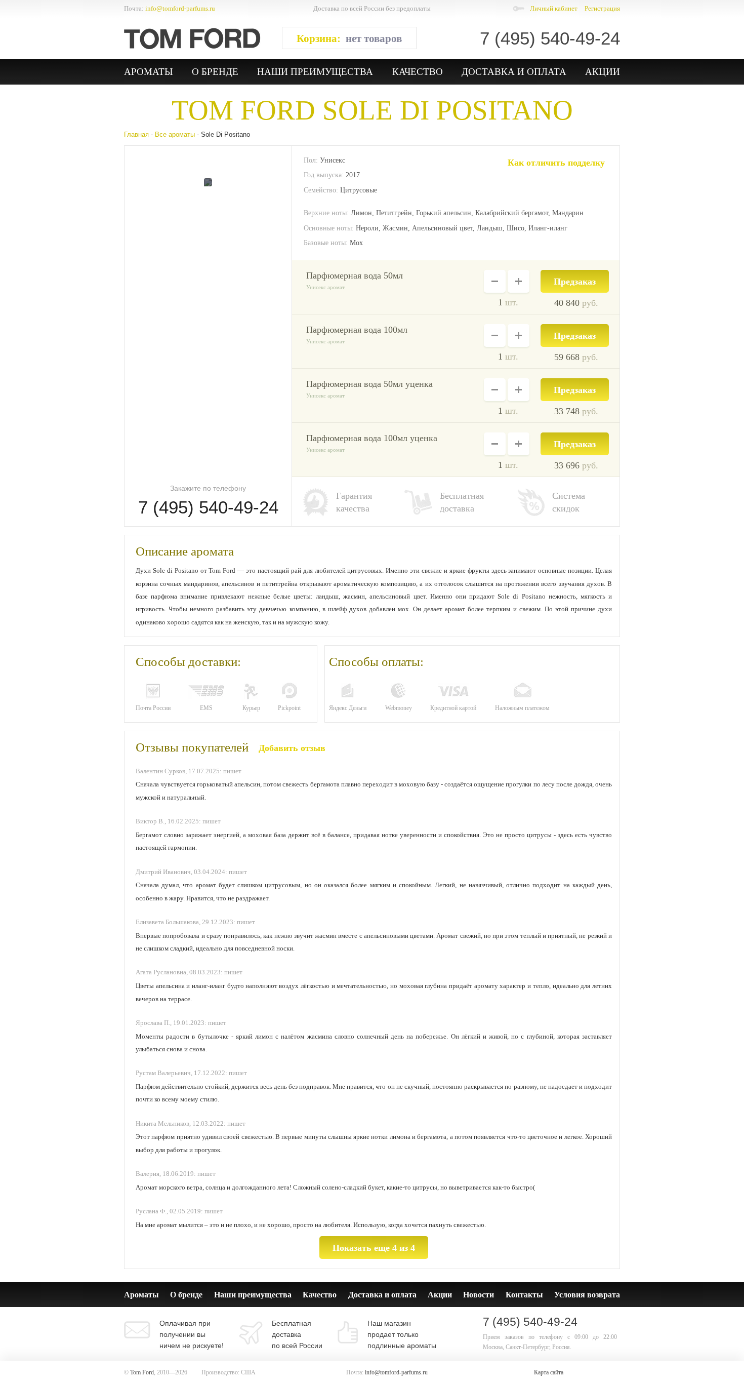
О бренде (215, 71)
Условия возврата (587, 1294)
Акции (602, 71)
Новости (478, 1294)
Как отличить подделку (556, 162)
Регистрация (602, 8)
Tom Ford (243, 110)
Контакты (524, 1294)
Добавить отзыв (292, 748)
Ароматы (148, 71)
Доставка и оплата (514, 71)
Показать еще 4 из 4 (374, 1248)
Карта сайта (548, 1372)
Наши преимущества (315, 71)
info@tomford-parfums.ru (180, 8)
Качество (417, 71)
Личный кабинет (553, 8)
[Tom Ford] (192, 38)
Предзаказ (575, 281)
